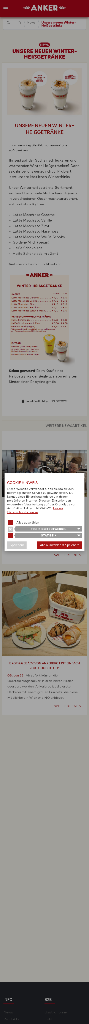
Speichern (17, 545)
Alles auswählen (27, 522)
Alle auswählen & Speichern (59, 545)
